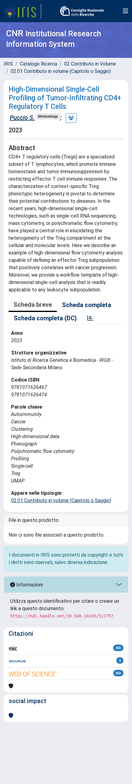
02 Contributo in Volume (90, 64)
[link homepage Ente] (82, 11)
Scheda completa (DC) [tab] (45, 318)
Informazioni (29, 585)
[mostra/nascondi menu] (125, 11)
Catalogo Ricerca (38, 64)
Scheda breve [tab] (33, 304)
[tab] (90, 318)
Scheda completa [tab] (86, 305)
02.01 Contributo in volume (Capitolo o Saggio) (61, 71)
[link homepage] (22, 11)
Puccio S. (22, 117)
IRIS (8, 64)
